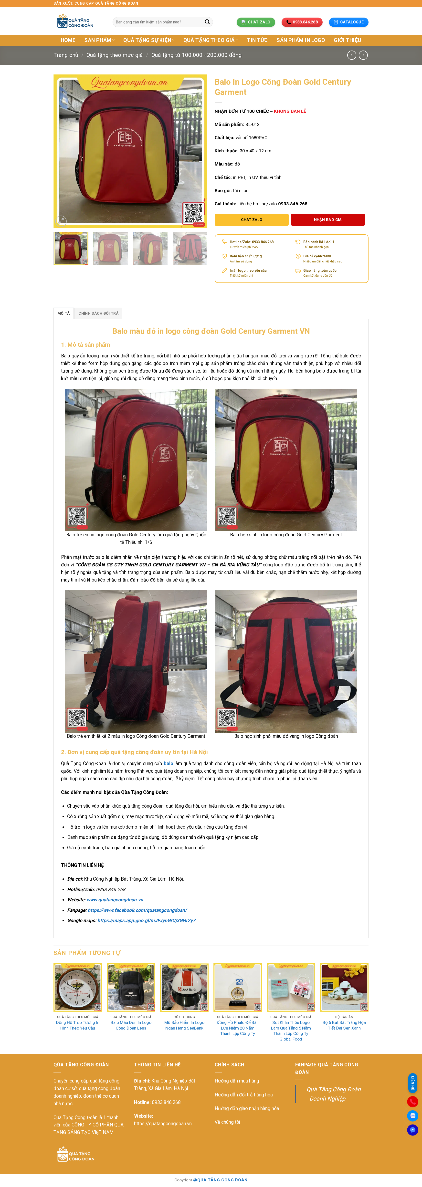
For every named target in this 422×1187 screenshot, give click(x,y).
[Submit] (207, 22)
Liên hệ (413, 1083)
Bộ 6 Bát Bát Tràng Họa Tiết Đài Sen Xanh (344, 1025)
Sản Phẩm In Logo (300, 40)
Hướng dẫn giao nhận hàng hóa (247, 1108)
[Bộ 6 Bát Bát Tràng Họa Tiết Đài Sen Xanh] (344, 987)
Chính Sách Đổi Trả (98, 313)
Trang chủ (65, 55)
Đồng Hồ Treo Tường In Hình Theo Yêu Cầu (77, 1025)
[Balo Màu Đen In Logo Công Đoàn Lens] (131, 987)
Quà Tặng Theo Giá (209, 40)
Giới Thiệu (347, 40)
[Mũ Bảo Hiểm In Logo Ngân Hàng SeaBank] (184, 987)
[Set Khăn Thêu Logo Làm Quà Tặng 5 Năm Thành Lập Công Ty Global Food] (291, 987)
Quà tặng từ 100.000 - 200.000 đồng (196, 55)
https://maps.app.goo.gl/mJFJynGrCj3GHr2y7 (146, 920)
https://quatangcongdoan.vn (163, 1123)
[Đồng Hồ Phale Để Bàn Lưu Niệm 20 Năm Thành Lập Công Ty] (237, 987)
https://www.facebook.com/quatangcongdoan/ (137, 910)
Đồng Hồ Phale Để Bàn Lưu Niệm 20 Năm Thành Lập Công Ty (238, 1028)
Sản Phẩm (97, 40)
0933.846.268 (166, 1102)
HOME (68, 40)
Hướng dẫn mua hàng (237, 1081)
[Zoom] (61, 221)
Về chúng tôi (227, 1122)
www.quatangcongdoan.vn (115, 900)
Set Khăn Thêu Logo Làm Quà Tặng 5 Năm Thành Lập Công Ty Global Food (291, 1030)
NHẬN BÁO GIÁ (328, 220)
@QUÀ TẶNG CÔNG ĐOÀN (220, 1179)
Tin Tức (257, 40)
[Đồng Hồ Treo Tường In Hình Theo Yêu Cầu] (77, 987)
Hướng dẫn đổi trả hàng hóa (244, 1095)
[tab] (63, 313)
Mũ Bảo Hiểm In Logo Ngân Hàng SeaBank (184, 1025)
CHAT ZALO (251, 220)
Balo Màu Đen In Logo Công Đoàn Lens (131, 1025)
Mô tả (63, 313)
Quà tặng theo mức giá (114, 55)
